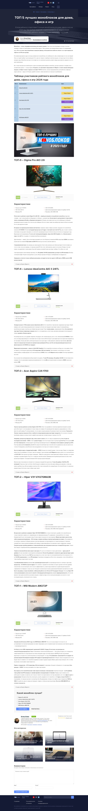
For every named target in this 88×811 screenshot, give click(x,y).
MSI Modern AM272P (24, 117)
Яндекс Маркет (67, 87)
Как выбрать (33, 7)
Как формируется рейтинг (40, 40)
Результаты (35, 709)
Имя (15, 785)
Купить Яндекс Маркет (42, 197)
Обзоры (41, 7)
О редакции (16, 801)
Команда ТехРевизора (42, 720)
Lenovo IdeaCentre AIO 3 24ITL (26, 93)
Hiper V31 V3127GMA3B (24, 108)
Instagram (40, 724)
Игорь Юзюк (27, 38)
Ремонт (47, 7)
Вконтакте (30, 724)
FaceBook (35, 724)
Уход (53, 7)
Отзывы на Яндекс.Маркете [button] (22, 264)
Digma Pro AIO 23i (23, 87)
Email (37, 785)
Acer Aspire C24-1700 (24, 100)
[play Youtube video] (44, 140)
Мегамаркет (67, 101)
